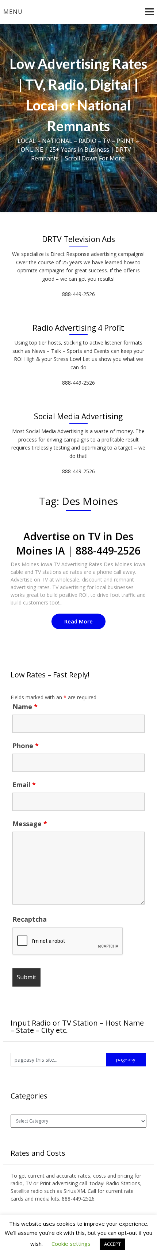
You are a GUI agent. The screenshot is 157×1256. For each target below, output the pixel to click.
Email (24, 784)
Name (25, 706)
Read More (78, 621)
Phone (25, 745)
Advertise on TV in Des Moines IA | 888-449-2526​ (78, 543)
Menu (13, 12)
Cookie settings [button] (71, 1243)
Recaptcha (29, 919)
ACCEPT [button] (112, 1244)
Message (29, 823)
